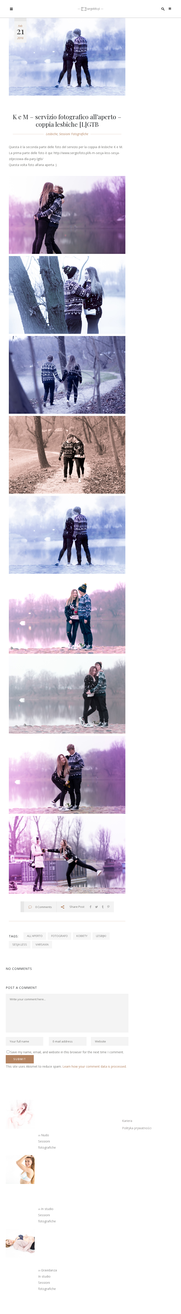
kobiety (81, 936)
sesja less (19, 944)
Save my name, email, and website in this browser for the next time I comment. (67, 1052)
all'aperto (35, 936)
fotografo (59, 936)
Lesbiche (52, 134)
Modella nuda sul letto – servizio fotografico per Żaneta (48, 1115)
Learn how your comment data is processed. (94, 1066)
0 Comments (43, 907)
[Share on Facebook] (90, 907)
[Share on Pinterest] (108, 907)
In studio (47, 1209)
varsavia (42, 944)
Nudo (45, 1135)
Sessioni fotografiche (73, 134)
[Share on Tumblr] (103, 907)
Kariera (127, 1121)
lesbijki (101, 936)
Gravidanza (49, 1270)
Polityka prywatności (136, 1128)
